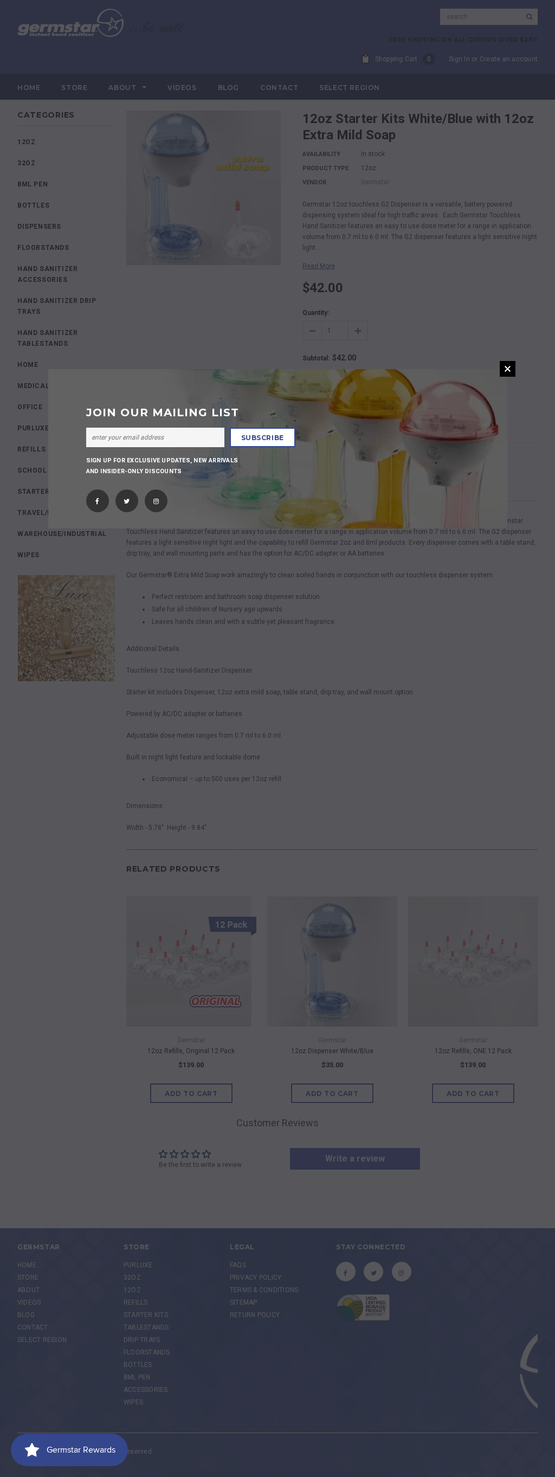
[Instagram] (156, 498)
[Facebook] (97, 498)
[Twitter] (127, 498)
